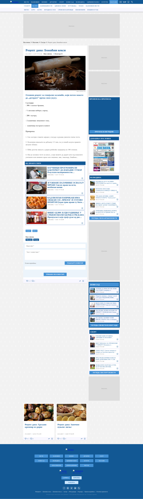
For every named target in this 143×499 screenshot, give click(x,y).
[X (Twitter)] (71, 488)
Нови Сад (70, 2)
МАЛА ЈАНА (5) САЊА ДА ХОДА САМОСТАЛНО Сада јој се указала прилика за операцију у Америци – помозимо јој (104, 305)
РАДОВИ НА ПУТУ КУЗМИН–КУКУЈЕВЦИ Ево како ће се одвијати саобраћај (104, 183)
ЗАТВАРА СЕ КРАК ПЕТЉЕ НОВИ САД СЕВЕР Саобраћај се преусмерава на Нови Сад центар (104, 290)
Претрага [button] (132, 2)
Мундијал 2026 (50, 10)
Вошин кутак (92, 10)
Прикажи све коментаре (55, 274)
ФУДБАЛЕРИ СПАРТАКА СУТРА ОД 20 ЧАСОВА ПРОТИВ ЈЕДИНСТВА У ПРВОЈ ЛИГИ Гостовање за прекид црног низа (104, 367)
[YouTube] (75, 488)
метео (26, 10)
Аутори (65, 491)
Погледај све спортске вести (104, 372)
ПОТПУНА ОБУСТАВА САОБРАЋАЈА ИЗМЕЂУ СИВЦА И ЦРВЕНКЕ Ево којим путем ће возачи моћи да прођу (104, 190)
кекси (35, 231)
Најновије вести (92, 6)
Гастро (35, 6)
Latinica (66, 478)
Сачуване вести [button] (128, 2)
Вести (26, 2)
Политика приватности (102, 491)
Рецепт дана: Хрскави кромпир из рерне (38, 421)
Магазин (113, 2)
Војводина (80, 2)
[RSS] (79, 488)
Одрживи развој (93, 2)
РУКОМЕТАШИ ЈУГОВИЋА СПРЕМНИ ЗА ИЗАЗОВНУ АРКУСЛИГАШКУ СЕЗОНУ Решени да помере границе (104, 338)
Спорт (61, 2)
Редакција (80, 491)
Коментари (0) (59, 54)
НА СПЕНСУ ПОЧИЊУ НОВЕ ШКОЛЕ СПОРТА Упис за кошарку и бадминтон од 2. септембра (104, 319)
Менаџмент (38, 491)
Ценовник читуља (57, 491)
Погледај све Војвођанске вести (104, 218)
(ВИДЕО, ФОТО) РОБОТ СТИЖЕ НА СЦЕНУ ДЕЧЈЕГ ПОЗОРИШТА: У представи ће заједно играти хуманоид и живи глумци (104, 205)
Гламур (27, 6)
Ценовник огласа (47, 491)
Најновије (35, 2)
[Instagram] (68, 488)
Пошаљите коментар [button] (75, 263)
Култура (105, 2)
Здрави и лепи (60, 6)
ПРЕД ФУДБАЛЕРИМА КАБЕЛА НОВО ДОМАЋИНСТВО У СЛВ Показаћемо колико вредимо (104, 359)
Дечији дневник (71, 465)
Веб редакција (72, 491)
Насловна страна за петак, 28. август (104, 156)
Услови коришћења (30, 263)
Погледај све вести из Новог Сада (104, 325)
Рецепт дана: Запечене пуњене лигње (71, 421)
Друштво (53, 2)
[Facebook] (64, 488)
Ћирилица (76, 478)
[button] (120, 2)
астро (39, 10)
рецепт (28, 231)
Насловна (26, 42)
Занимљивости (46, 6)
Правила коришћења (90, 491)
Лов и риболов (56, 465)
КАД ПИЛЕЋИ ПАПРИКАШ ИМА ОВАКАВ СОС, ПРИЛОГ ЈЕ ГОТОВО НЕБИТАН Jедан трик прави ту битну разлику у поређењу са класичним (55, 203)
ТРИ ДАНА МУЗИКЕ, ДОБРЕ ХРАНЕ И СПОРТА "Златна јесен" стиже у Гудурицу (104, 198)
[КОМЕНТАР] (32, 281)
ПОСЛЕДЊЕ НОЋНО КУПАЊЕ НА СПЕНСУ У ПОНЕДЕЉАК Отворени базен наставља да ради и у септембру (104, 312)
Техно (81, 6)
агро (33, 10)
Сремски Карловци (65, 10)
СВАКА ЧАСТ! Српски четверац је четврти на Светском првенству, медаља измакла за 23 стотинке (104, 352)
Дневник (49, 54)
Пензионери (80, 10)
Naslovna (71, 482)
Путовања (72, 6)
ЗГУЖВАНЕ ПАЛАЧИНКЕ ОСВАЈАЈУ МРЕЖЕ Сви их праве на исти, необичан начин (55, 188)
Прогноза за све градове (104, 132)
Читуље (86, 465)
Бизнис (44, 2)
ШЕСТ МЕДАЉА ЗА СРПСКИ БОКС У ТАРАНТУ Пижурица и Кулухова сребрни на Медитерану (104, 345)
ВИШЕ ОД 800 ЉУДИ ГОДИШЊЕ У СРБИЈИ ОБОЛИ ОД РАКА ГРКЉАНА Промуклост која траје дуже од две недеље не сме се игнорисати (55, 218)
